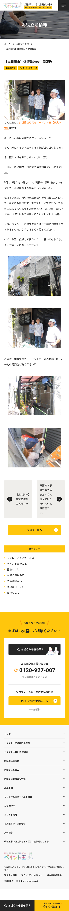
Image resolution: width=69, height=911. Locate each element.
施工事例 (8, 787)
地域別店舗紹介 (11, 760)
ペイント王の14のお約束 (16, 751)
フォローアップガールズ (20, 557)
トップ (7, 733)
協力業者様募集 (54, 875)
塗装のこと (13, 569)
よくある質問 (10, 814)
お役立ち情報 (22, 44)
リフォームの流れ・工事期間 (18, 796)
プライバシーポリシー (31, 875)
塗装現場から (14, 581)
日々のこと (13, 592)
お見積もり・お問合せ (14, 823)
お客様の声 (9, 805)
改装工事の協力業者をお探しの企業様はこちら (26, 841)
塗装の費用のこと (17, 575)
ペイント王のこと (17, 563)
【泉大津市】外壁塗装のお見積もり (22, 499)
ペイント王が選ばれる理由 (17, 742)
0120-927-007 (37, 670)
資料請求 (8, 832)
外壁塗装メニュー (12, 769)
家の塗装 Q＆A (16, 586)
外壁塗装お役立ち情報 (14, 778)
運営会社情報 (10, 875)
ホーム (7, 44)
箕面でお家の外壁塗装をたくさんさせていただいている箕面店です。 (46, 499)
